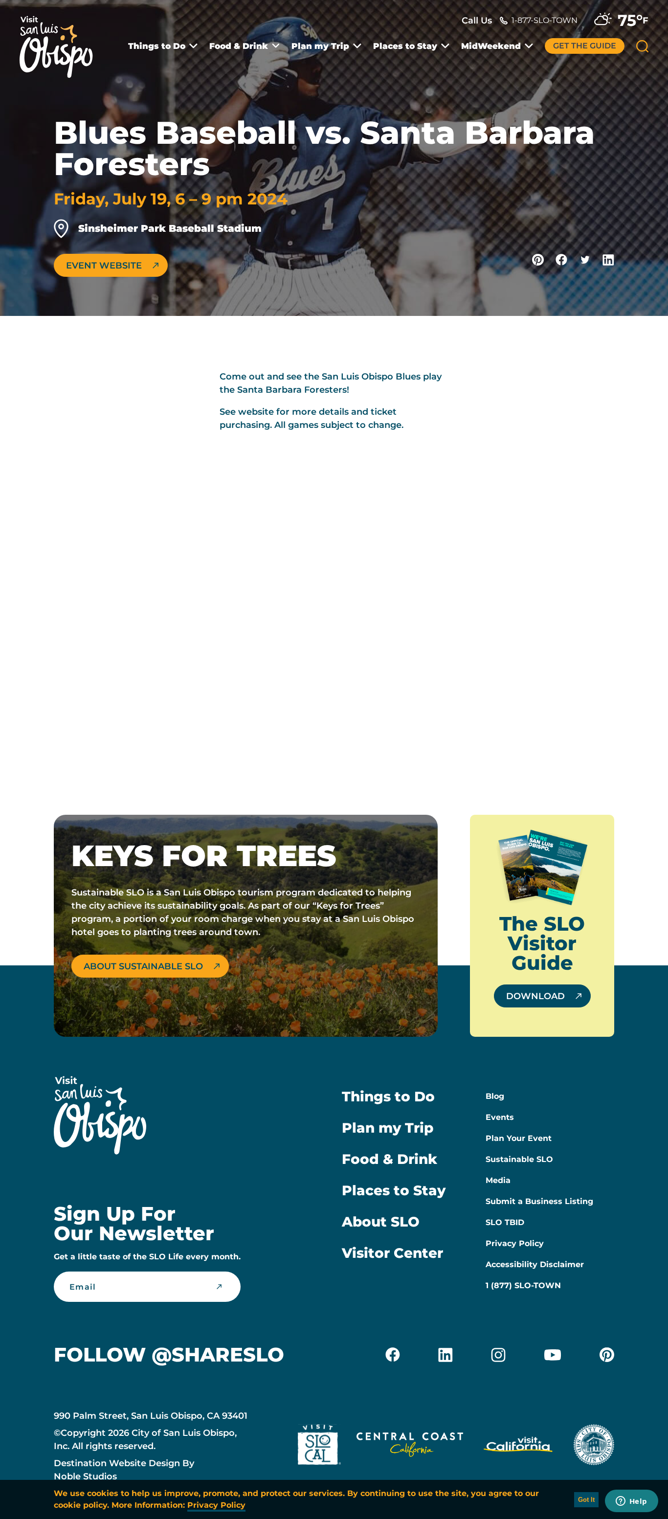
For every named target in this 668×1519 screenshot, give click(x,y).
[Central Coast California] (409, 1446)
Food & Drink (238, 46)
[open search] (642, 46)
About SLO (381, 1222)
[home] (61, 41)
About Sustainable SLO (143, 966)
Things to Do (156, 46)
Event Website (104, 265)
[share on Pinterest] (538, 260)
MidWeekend (491, 46)
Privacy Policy (515, 1243)
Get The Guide (584, 45)
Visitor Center (392, 1253)
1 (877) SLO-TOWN (523, 1285)
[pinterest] (607, 1354)
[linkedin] (445, 1354)
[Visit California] (518, 1446)
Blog (495, 1096)
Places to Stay (405, 46)
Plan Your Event (519, 1138)
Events (500, 1117)
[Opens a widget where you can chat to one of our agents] (631, 1502)
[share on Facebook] (561, 260)
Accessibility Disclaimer (535, 1264)
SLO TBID (505, 1222)
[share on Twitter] (585, 260)
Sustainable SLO (519, 1159)
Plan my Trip (320, 46)
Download (535, 996)
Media (498, 1180)
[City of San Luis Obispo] (593, 1446)
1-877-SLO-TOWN (545, 20)
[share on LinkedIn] (608, 260)
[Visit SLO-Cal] (319, 1446)
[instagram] (498, 1354)
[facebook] (392, 1354)
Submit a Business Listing (539, 1201)
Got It (586, 1499)
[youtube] (552, 1354)
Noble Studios (85, 1476)
